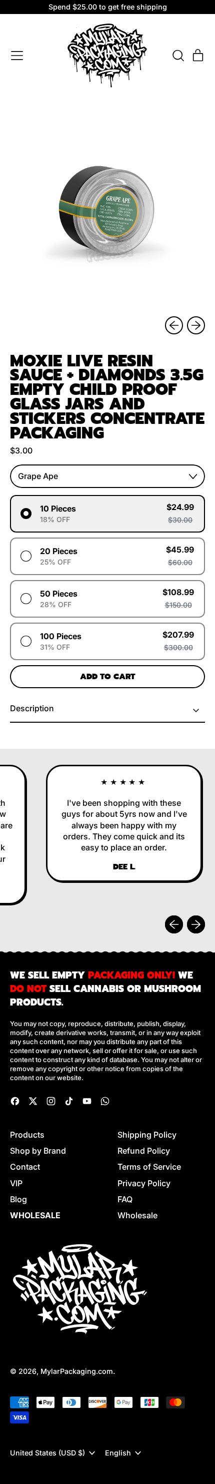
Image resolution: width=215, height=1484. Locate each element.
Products (27, 1135)
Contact (25, 1167)
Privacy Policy (144, 1183)
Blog (18, 1199)
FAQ (125, 1199)
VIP (16, 1183)
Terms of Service (149, 1167)
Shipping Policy (147, 1135)
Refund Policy (144, 1151)
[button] (178, 56)
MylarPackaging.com (76, 1371)
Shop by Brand (38, 1151)
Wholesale (138, 1215)
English (118, 1452)
